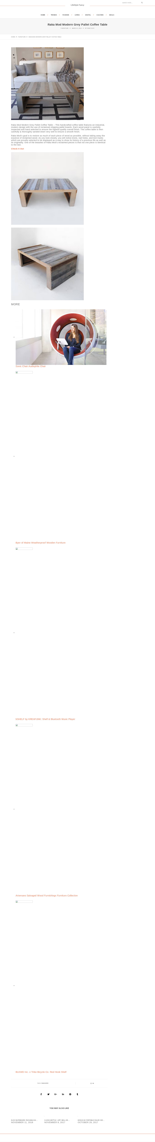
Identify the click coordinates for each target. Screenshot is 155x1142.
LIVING (77, 15)
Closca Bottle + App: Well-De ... (57, 1120)
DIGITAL (88, 15)
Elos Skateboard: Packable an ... (24, 1120)
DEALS (111, 15)
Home (43, 15)
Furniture (65, 28)
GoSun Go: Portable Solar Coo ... (91, 1120)
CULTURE (100, 15)
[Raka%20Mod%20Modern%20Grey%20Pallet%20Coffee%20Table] (41, 1094)
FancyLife (90, 28)
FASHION (66, 15)
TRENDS (54, 15)
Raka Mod (45, 1083)
